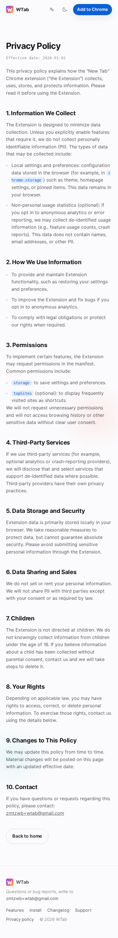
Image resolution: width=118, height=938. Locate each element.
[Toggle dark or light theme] (64, 9)
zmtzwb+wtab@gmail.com (35, 813)
